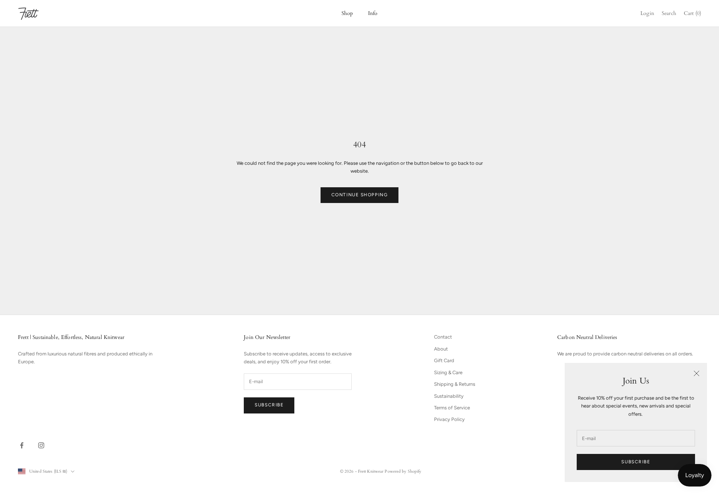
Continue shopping (359, 194)
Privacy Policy (449, 419)
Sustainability (449, 396)
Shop (347, 13)
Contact (443, 337)
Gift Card (444, 360)
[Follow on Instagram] (41, 445)
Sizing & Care (448, 372)
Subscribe (635, 461)
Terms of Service (452, 407)
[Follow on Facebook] (21, 445)
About (441, 349)
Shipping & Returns (454, 384)
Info (373, 13)
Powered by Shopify (403, 471)
